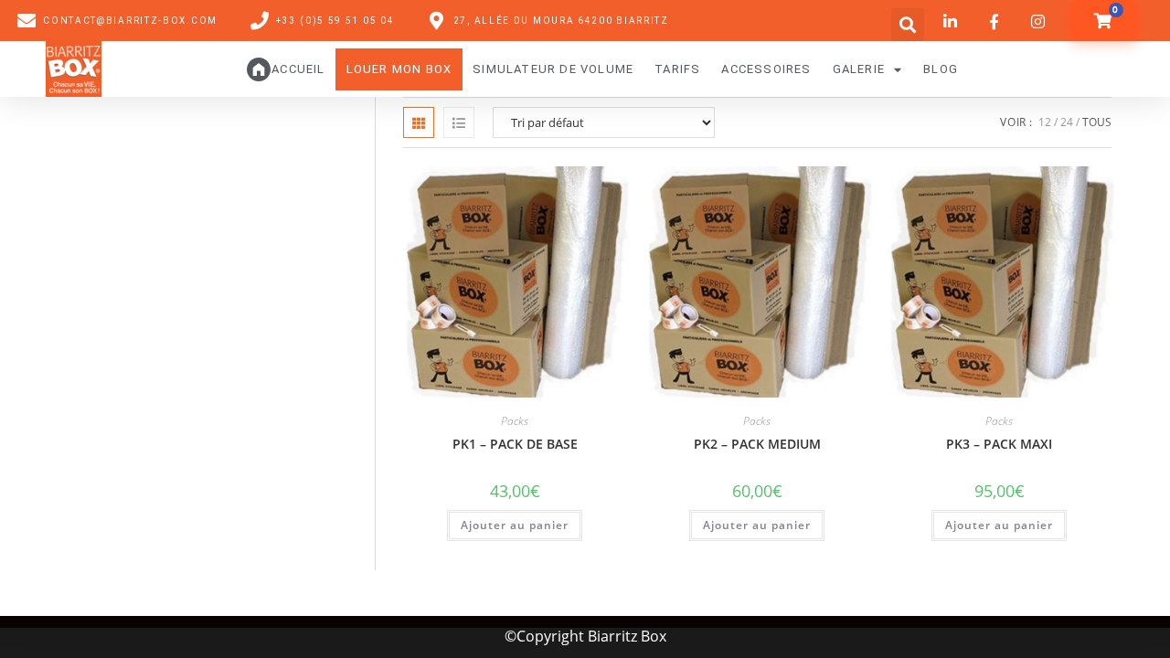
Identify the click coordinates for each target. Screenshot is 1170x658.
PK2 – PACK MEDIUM (757, 443)
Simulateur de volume (553, 69)
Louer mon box (399, 69)
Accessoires (766, 69)
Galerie (859, 69)
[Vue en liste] (458, 122)
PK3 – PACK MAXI (999, 443)
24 (1066, 122)
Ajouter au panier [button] (515, 525)
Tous (1097, 122)
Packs (514, 421)
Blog (940, 69)
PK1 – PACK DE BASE (515, 443)
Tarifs (677, 69)
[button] (907, 24)
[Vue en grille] (418, 122)
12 (1044, 122)
